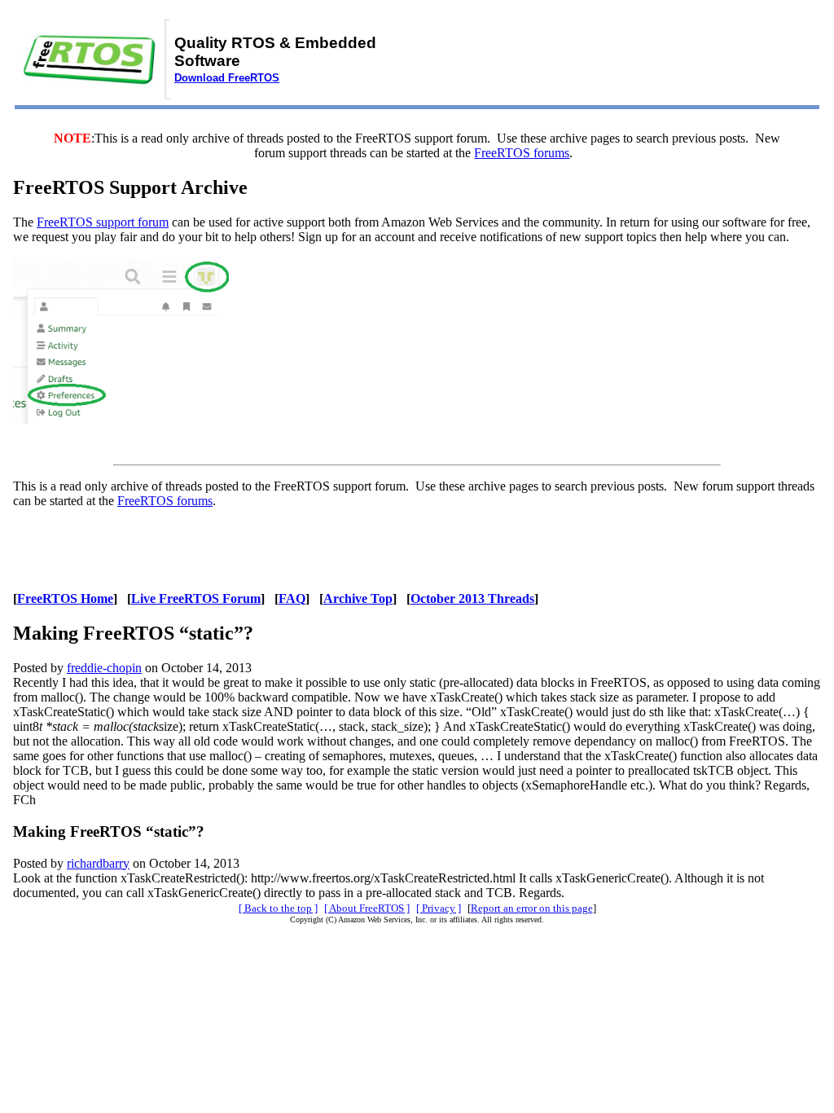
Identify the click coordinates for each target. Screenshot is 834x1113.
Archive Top (358, 598)
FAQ (292, 598)
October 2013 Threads (472, 598)
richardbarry (98, 863)
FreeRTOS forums (521, 153)
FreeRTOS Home (65, 598)
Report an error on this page (532, 908)
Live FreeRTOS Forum (196, 598)
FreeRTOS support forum (103, 222)
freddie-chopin (104, 668)
